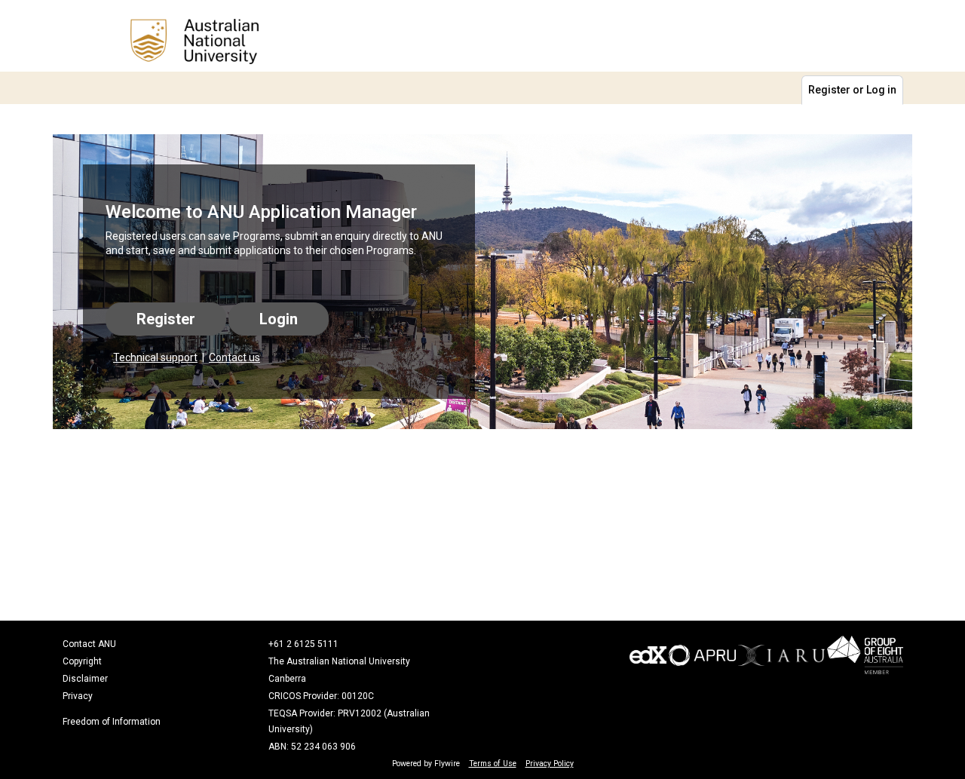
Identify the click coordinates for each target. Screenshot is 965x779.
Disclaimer (85, 678)
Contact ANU (89, 644)
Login (278, 319)
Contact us (234, 357)
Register (165, 319)
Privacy (78, 696)
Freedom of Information (112, 721)
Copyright (82, 661)
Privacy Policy (549, 763)
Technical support (155, 357)
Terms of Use (492, 763)
